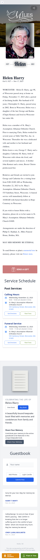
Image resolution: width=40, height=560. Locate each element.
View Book (11, 407)
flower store (27, 253)
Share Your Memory (14, 442)
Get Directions (12, 314)
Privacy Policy (14, 550)
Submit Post (20, 480)
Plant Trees (28, 314)
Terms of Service (26, 550)
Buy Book (23, 407)
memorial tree (29, 250)
